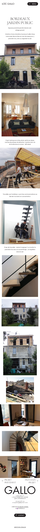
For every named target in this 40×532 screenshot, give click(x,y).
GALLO (20, 490)
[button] (29, 4)
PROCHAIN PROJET (30, 481)
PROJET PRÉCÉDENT (10, 481)
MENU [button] (34, 4)
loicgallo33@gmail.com (20, 502)
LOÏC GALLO (8, 3)
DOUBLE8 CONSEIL (22, 506)
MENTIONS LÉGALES (20, 527)
